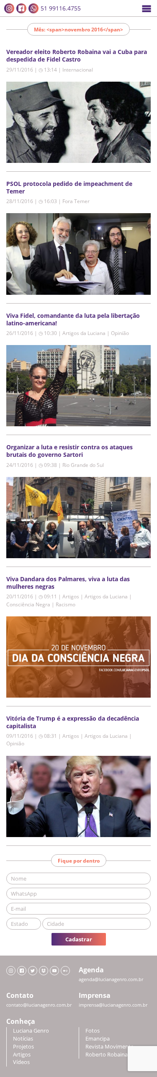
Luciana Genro (31, 1030)
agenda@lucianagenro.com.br (111, 979)
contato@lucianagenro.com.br (39, 1005)
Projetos (23, 1046)
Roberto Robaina (106, 1054)
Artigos (22, 1054)
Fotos (92, 1030)
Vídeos (21, 1062)
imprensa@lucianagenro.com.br (113, 1005)
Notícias (23, 1038)
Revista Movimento (109, 1046)
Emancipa (97, 1038)
